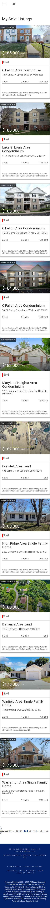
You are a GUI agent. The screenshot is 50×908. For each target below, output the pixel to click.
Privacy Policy (34, 867)
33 (30, 831)
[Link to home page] (25, 4)
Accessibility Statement (21, 870)
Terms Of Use (15, 867)
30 (17, 831)
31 (21, 831)
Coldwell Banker (19, 849)
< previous (4, 829)
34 (34, 831)
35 (41, 831)
